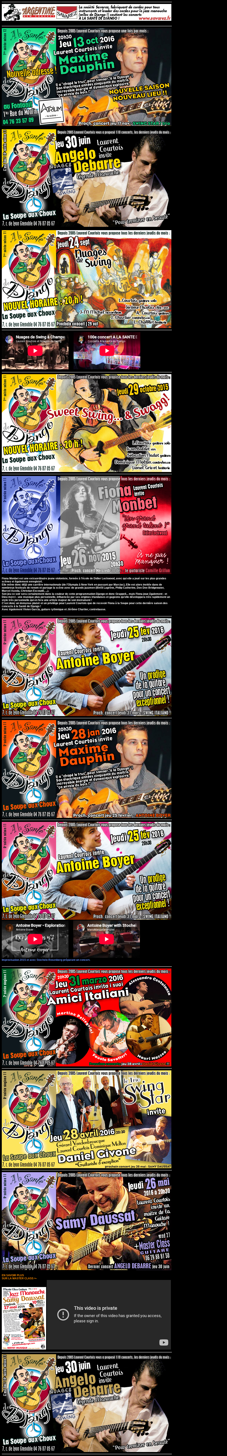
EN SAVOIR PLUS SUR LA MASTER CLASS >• (19, 1277)
